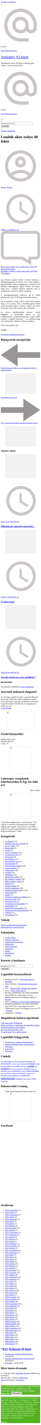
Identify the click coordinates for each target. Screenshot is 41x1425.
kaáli (9, 1066)
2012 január (9, 1268)
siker (15, 334)
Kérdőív (8, 955)
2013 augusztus (11, 1235)
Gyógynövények (11, 855)
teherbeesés (8, 1078)
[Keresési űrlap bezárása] (2, 129)
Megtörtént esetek (12, 877)
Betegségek (9, 848)
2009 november (11, 1324)
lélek (36, 1066)
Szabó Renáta (6, 708)
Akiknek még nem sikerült (15, 844)
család (15, 1061)
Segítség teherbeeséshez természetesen (19, 1044)
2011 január (9, 1295)
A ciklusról (9, 841)
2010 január (9, 1319)
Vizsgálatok (9, 915)
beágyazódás (7, 1061)
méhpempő (26, 1069)
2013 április (9, 1237)
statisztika (20, 334)
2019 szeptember (11, 1210)
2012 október (10, 1248)
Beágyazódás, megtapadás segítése (23, 988)
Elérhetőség (9, 953)
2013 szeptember (11, 1232)
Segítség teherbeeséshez (14, 890)
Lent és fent (9, 1049)
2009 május (9, 1337)
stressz (15, 1075)
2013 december (11, 1228)
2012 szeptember (11, 1250)
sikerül (32, 1073)
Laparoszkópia (10, 868)
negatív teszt (33, 1069)
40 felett (4, 334)
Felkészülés (9, 944)
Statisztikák (9, 892)
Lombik (4, 131)
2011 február (10, 1293)
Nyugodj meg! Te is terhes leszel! (14, 1032)
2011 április (9, 1288)
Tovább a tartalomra (8, 2)
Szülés (7, 895)
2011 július (9, 1281)
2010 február (10, 1317)
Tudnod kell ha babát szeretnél (16, 910)
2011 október (10, 1275)
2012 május (9, 1259)
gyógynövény (6, 1064)
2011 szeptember (11, 1277)
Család (7, 850)
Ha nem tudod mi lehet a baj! (12, 1030)
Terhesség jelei (10, 901)
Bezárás (4, 1422)
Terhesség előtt (11, 899)
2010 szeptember (11, 1304)
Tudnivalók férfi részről (14, 908)
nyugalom (4, 1071)
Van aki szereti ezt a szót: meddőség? (18, 677)
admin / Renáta (6, 187)
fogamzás (29, 1061)
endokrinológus (22, 1061)
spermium (4, 1075)
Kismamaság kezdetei (13, 866)
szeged (19, 1075)
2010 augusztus (11, 1306)
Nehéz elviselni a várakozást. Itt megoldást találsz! (20, 1025)
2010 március (10, 1315)
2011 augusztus (11, 1279)
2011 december (11, 1270)
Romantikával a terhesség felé (12, 927)
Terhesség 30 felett (14, 57)
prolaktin (28, 1073)
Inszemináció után (12, 861)
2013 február (10, 1239)
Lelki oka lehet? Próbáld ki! (11, 1023)
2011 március (10, 1290)
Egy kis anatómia (11, 852)
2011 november (11, 1273)
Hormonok (9, 857)
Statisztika (9, 949)
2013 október (10, 1230)
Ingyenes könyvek (12, 940)
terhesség (19, 1079)
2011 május (9, 1286)
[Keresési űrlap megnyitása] (2, 120)
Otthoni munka (11, 886)
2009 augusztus (11, 1330)
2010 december (11, 1297)
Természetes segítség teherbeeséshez (19, 1042)
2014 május (9, 1221)
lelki (18, 1066)
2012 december (11, 1244)
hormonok (23, 1064)
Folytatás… (9, 1047)
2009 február (10, 1344)
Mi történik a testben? (13, 879)
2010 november (11, 1299)
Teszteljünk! (9, 906)
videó (34, 1079)
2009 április (9, 1339)
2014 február (10, 1226)
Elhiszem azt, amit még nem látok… (18, 526)
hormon (19, 1063)
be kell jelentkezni (27, 687)
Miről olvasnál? (11, 946)
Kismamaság (10, 864)
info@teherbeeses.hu (9, 51)
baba (2, 1061)
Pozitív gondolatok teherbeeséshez (14, 925)
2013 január (9, 1241)
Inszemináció (10, 859)
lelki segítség (23, 1066)
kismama (13, 1066)
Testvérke (8, 1051)
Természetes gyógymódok (15, 904)
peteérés (23, 1071)
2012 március (10, 1264)
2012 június (9, 1257)
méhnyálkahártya (19, 1069)
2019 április (9, 1212)
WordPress (20, 1380)
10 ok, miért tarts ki (18, 991)
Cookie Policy (10, 938)
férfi (34, 1061)
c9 (12, 1061)
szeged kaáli (26, 1075)
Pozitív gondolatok (12, 888)
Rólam (7, 951)
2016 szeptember (11, 1215)
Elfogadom (16, 1393)
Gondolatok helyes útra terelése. (13, 1027)
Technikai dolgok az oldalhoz (16, 897)
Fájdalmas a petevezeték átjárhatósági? (25, 1002)
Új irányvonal (7, 601)
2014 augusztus (11, 1219)
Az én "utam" (10, 846)
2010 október (10, 1301)
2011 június (9, 1284)
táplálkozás (29, 1079)
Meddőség (11, 131)
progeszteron (21, 1073)
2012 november (11, 1246)
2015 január (9, 1217)
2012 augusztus (11, 1253)
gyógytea (14, 1063)
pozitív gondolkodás (6, 1073)
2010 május (9, 1310)
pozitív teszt (14, 1073)
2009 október (10, 1326)
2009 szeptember (11, 1328)
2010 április (9, 1313)
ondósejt (9, 1071)
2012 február (10, 1266)
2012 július (9, 1255)
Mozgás (8, 884)
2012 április (9, 1261)
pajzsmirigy (16, 1071)
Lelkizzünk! (9, 870)
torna (24, 1079)
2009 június (9, 1335)
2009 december (11, 1322)
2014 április (9, 1224)
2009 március (10, 1342)
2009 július (9, 1333)
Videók (8, 913)
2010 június (9, 1308)
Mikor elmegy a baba (13, 881)
